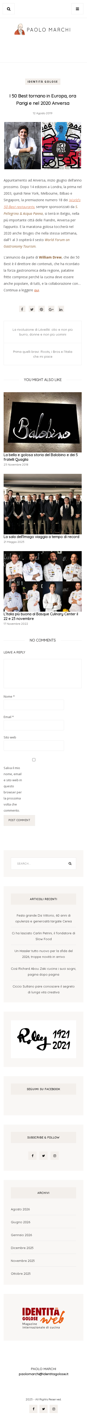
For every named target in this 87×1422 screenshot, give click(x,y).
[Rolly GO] (43, 1039)
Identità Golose (43, 81)
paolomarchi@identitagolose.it (43, 1374)
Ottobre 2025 (21, 1273)
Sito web (10, 737)
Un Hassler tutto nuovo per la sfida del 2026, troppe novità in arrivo (43, 954)
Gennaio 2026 (21, 1235)
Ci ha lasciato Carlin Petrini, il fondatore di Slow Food (43, 936)
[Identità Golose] (43, 1317)
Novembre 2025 (23, 1261)
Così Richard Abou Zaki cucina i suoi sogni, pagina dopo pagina (43, 971)
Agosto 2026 (20, 1209)
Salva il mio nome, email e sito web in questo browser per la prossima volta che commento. (13, 789)
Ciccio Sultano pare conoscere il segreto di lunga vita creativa (44, 989)
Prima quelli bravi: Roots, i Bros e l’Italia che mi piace (42, 354)
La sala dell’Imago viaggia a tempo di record (41, 536)
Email (9, 717)
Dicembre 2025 (22, 1248)
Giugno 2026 (20, 1222)
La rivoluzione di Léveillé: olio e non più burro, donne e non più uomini (43, 332)
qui (36, 290)
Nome (9, 696)
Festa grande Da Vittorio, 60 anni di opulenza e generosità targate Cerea (43, 918)
